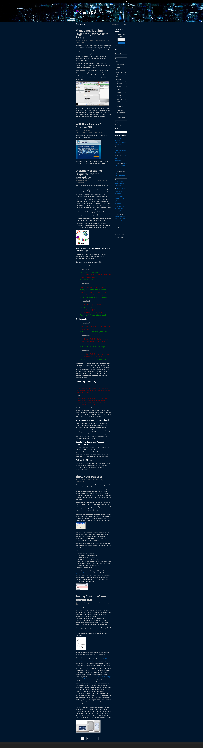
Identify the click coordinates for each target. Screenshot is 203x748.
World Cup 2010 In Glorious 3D (88, 125)
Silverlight (119, 83)
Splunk (119, 115)
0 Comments (98, 132)
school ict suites (121, 188)
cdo (117, 138)
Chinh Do (87, 12)
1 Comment (80, 481)
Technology (119, 24)
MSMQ (119, 79)
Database (119, 70)
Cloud (118, 67)
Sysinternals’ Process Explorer (84, 573)
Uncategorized (120, 125)
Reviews (119, 86)
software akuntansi (121, 180)
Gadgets (79, 132)
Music (118, 56)
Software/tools (121, 112)
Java (118, 76)
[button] (126, 12)
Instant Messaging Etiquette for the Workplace (89, 174)
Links (118, 61)
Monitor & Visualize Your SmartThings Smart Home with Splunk (121, 218)
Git (118, 74)
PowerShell (120, 81)
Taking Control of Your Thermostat (91, 598)
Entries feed (118, 231)
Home (113, 24)
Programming (120, 64)
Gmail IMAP (120, 101)
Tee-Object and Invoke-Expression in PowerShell (120, 183)
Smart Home (120, 110)
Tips (106, 180)
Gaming (119, 53)
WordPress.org (119, 237)
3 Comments (80, 42)
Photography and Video (102, 40)
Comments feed (120, 234)
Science (118, 89)
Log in (117, 227)
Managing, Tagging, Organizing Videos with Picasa (92, 34)
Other (118, 59)
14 (97, 738)
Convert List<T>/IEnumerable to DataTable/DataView (121, 175)
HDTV (84, 132)
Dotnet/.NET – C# (121, 72)
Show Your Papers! (89, 476)
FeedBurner (124, 45)
